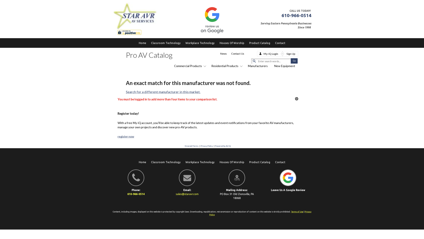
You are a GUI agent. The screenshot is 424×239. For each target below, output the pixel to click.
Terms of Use (297, 212)
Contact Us (237, 53)
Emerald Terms (192, 146)
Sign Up (291, 53)
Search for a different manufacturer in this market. (163, 92)
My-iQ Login (271, 53)
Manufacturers (258, 66)
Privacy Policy (207, 146)
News (223, 53)
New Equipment (284, 66)
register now (126, 136)
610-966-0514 (296, 15)
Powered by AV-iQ (223, 146)
